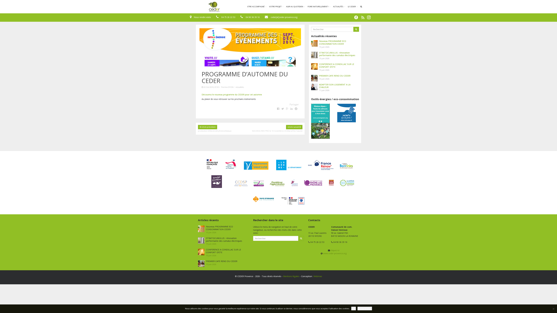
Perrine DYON (227, 87)
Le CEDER (352, 6)
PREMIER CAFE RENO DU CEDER (334, 75)
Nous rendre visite (202, 17)
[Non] (553, 308)
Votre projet (275, 6)
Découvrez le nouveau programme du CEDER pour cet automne (232, 94)
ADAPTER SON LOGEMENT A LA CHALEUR (334, 86)
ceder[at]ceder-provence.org (284, 17)
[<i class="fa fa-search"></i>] (361, 6)
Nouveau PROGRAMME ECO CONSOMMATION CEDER (332, 42)
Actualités (338, 6)
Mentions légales (291, 276)
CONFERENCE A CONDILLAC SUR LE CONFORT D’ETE (336, 65)
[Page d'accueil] (195, 6)
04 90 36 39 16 (253, 17)
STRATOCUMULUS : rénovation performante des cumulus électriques (337, 54)
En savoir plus (365, 308)
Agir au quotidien (295, 6)
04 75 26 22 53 (228, 17)
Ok (353, 308)
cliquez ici (335, 250)
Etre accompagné (256, 6)
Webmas (318, 276)
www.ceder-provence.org (335, 253)
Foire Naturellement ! (318, 6)
